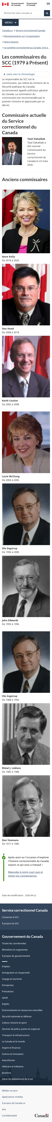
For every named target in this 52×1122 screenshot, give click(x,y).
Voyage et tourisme (12, 978)
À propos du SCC (10, 923)
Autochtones (8, 1060)
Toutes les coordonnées (14, 943)
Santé (5, 997)
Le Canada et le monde (13, 1041)
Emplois (6, 966)
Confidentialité (9, 1115)
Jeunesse (6, 1072)
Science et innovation (12, 1054)
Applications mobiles (12, 1096)
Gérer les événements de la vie (17, 1079)
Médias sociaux (9, 1090)
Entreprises (8, 985)
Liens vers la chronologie (21, 74)
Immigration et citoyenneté (16, 972)
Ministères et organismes (15, 949)
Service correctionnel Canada (30, 30)
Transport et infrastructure (15, 1035)
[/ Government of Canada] (19, 4)
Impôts (5, 1003)
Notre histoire (11, 41)
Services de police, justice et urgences (21, 1029)
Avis (4, 1109)
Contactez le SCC (10, 917)
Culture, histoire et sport (14, 1022)
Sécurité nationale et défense (16, 1016)
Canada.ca (7, 30)
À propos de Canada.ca (13, 1103)
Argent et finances (11, 1047)
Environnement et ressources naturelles (22, 1010)
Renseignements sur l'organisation (22, 36)
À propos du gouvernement (16, 955)
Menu (12, 22)
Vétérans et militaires (12, 1066)
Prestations (8, 991)
